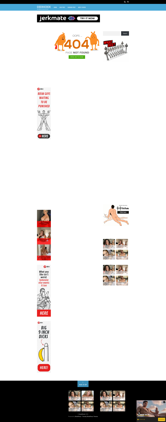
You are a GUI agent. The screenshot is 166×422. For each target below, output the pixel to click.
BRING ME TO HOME (76, 57)
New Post (62, 7)
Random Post (72, 7)
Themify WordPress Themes (90, 416)
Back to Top (83, 384)
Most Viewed (82, 7)
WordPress (78, 416)
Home (55, 7)
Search (125, 33)
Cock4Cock (82, 414)
